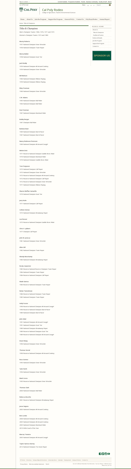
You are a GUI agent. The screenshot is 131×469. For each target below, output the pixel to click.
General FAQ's (69, 19)
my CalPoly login (23, 5)
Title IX (47, 464)
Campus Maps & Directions (40, 460)
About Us (30, 19)
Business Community (92, 2)
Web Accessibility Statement (36, 464)
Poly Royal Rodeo (91, 19)
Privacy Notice (24, 464)
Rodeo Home (98, 26)
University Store (52, 460)
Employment (67, 460)
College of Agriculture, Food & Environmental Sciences (58, 12)
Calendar (60, 460)
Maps (83, 5)
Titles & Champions (98, 32)
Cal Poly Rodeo (52, 10)
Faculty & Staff (103, 2)
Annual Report (105, 19)
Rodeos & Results (97, 38)
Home (22, 19)
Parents (83, 2)
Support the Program (55, 19)
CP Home (22, 460)
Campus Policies (76, 460)
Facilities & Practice (98, 35)
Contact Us (80, 19)
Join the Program (40, 19)
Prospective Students (74, 2)
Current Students (62, 2)
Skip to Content (23, 2)
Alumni (110, 2)
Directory (28, 460)
